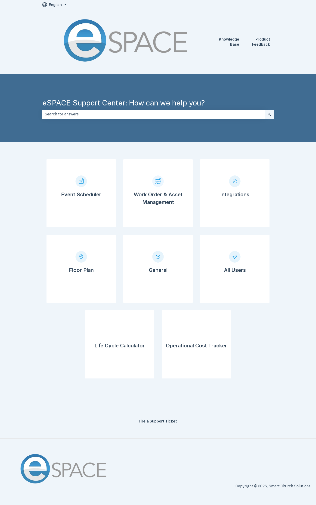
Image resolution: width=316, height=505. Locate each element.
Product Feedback (261, 42)
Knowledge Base (229, 42)
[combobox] (153, 114)
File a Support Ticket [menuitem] (158, 421)
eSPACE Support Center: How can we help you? (123, 102)
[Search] (269, 114)
